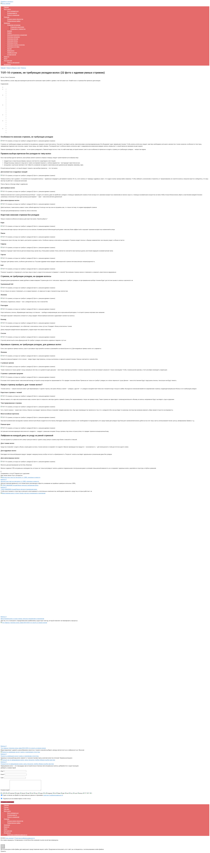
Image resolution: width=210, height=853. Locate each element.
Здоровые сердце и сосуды (16, 45)
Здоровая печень (12, 41)
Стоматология (11, 54)
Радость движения (13, 15)
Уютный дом (8, 60)
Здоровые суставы (13, 47)
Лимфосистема (12, 53)
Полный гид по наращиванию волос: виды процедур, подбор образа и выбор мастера (27, 764)
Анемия (9, 31)
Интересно (7, 64)
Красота (6, 56)
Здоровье (7, 23)
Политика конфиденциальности (17, 835)
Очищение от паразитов (17, 29)
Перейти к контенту (7, 1)
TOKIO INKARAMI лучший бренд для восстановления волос (19, 489)
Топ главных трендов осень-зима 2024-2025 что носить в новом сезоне (23, 748)
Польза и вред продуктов (15, 19)
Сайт (2, 778)
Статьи (6, 807)
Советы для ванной (13, 62)
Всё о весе (7, 9)
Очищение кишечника (17, 27)
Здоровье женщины (13, 37)
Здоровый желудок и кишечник (17, 35)
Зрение (9, 49)
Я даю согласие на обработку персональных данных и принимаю (32, 795)
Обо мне (6, 809)
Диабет (9, 33)
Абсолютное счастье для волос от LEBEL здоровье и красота (20, 481)
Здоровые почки (12, 43)
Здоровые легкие (12, 39)
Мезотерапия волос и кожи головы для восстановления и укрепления (22, 618)
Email (3, 774)
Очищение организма (13, 25)
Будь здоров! (9, 838)
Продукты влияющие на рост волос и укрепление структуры (20, 756)
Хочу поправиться (12, 11)
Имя (2, 771)
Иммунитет (10, 51)
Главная (6, 7)
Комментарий (5, 790)
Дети (5, 58)
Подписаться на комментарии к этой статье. (17, 798)
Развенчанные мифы (13, 21)
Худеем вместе (12, 13)
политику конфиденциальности (53, 795)
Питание (6, 17)
